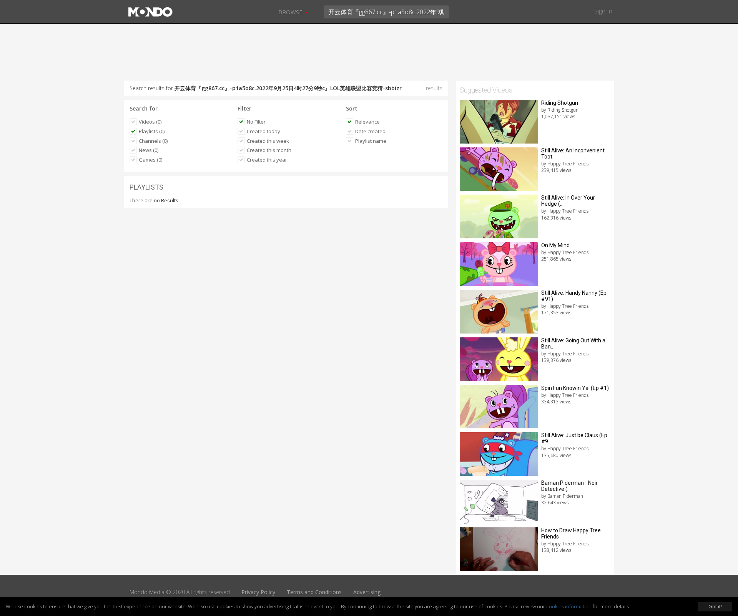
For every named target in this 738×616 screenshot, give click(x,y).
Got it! (715, 606)
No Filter (256, 121)
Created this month (269, 150)
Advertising (367, 592)
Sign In (603, 11)
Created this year (267, 159)
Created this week (268, 140)
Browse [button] (291, 12)
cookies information (569, 606)
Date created (370, 131)
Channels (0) (153, 140)
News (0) (148, 150)
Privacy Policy (258, 592)
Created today (263, 131)
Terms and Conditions (314, 592)
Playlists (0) (152, 131)
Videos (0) (150, 121)
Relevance (367, 121)
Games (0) (150, 159)
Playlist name (370, 140)
